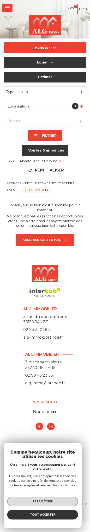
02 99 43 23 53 (39, 375)
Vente (14, 190)
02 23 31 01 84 (36, 329)
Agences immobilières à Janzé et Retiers (40, 183)
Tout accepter (42, 514)
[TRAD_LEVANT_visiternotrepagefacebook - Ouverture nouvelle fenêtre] (39, 426)
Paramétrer (42, 501)
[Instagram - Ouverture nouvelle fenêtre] (51, 426)
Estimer (45, 77)
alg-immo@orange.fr (43, 337)
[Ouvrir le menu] (7, 8)
